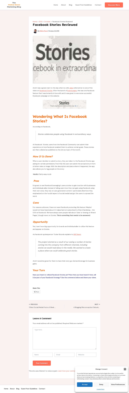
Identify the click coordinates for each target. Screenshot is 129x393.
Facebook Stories (46, 91)
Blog (70, 5)
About (63, 5)
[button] (125, 369)
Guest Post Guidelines (83, 5)
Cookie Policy (100, 389)
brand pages (72, 91)
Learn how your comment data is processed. (74, 371)
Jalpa (71, 88)
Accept (84, 384)
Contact (98, 5)
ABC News (77, 234)
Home (56, 5)
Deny (101, 384)
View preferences (118, 384)
